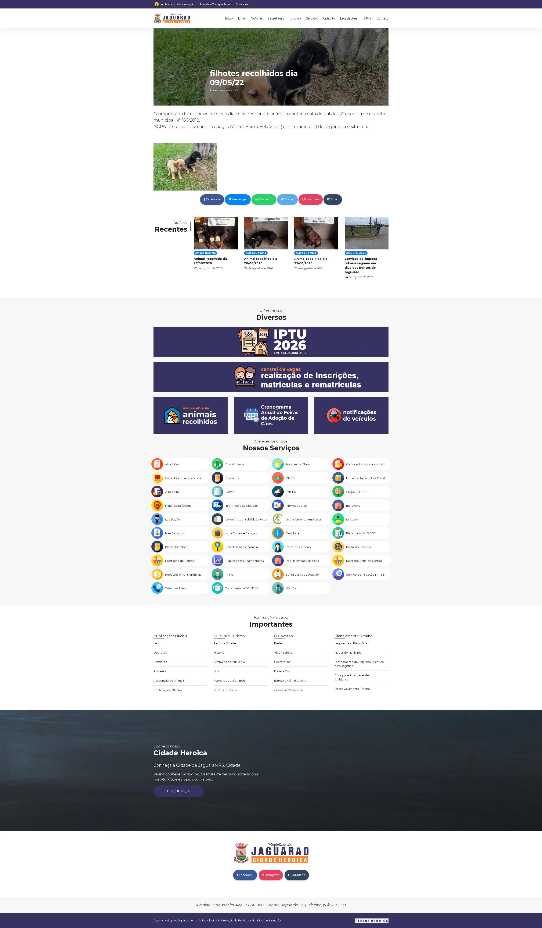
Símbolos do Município (229, 662)
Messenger (239, 199)
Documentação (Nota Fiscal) (366, 478)
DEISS (290, 478)
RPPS (366, 18)
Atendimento (234, 464)
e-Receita (172, 492)
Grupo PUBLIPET (357, 492)
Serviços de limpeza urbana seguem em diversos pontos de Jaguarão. (361, 265)
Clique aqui (178, 791)
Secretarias (276, 18)
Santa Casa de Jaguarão (302, 574)
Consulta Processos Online (183, 478)
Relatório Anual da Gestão (364, 560)
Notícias (257, 18)
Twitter (289, 199)
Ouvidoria (242, 4)
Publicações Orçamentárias (244, 560)
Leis (156, 643)
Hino (217, 671)
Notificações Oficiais (167, 690)
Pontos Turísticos (225, 690)
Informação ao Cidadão (241, 505)
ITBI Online (353, 505)
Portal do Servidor (358, 547)
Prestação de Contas (179, 560)
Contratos (232, 478)
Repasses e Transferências (183, 574)
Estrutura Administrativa (290, 680)
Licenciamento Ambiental (303, 519)
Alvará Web (173, 464)
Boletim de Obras (298, 464)
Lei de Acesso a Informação (177, 4)
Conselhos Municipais (288, 690)
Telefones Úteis (175, 588)
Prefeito (279, 643)
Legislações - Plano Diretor (353, 643)
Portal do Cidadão (298, 547)
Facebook (212, 199)
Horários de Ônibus (178, 505)
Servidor (312, 18)
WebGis (291, 588)
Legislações (348, 18)
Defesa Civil (282, 671)
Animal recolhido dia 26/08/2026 (260, 261)
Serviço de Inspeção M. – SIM (366, 574)
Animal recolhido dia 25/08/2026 (310, 261)
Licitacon (352, 519)
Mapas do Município (348, 652)
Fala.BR (291, 492)
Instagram (312, 199)
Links (242, 18)
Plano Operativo (176, 547)
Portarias (159, 671)
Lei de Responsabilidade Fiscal (246, 519)
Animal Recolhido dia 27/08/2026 (211, 261)
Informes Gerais (296, 505)
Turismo (295, 18)
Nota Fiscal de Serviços (241, 533)
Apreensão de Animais (168, 680)
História (219, 652)
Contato (382, 18)
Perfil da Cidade (225, 643)
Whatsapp (265, 199)
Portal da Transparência (215, 4)
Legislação (172, 519)
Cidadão (329, 18)
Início (229, 18)
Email (334, 199)
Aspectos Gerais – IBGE (229, 680)
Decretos (160, 652)
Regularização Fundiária (302, 560)
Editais (229, 492)
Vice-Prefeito (283, 652)
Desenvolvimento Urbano (352, 688)
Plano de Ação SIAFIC (361, 533)
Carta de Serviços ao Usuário (366, 464)
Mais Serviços (174, 533)
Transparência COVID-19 (241, 588)
